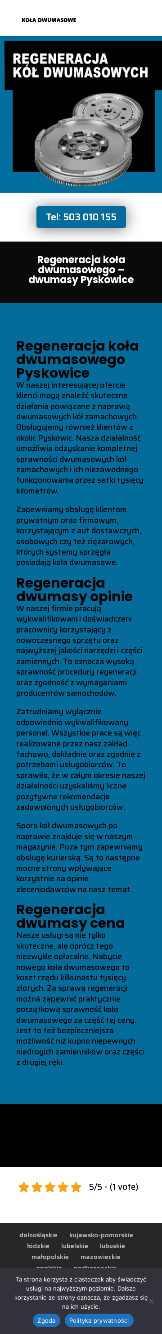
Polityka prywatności (99, 1320)
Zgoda (46, 1320)
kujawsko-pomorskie (101, 1235)
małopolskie (50, 1257)
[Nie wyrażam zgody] (150, 1301)
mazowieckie (101, 1257)
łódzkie (38, 1246)
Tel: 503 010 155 (81, 216)
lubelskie (74, 1246)
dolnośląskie (38, 1235)
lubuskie (112, 1246)
